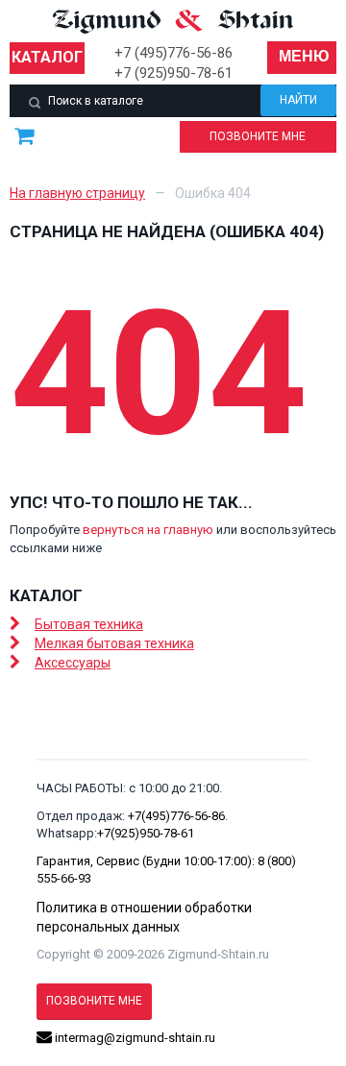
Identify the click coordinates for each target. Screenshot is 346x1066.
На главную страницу (77, 193)
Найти (298, 100)
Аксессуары (73, 662)
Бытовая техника (89, 624)
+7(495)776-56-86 (176, 816)
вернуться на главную (148, 529)
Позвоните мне (258, 136)
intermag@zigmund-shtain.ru (133, 1037)
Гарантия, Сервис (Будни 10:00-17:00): (147, 861)
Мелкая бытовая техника (114, 643)
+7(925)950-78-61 (145, 833)
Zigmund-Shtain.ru (218, 954)
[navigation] (301, 57)
